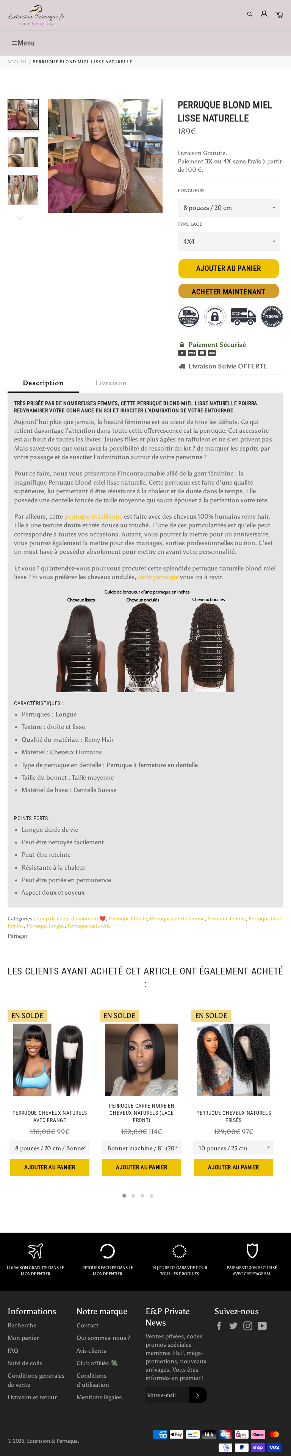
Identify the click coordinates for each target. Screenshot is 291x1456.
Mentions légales (99, 1397)
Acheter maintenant (229, 291)
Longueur (191, 190)
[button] (124, 1196)
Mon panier (23, 1337)
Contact (88, 1325)
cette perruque (158, 577)
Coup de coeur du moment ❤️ (71, 918)
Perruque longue (46, 926)
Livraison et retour (32, 1397)
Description (43, 383)
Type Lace (190, 224)
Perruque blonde (127, 918)
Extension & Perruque (52, 1441)
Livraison (111, 383)
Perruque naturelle (89, 926)
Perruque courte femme (177, 918)
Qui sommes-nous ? (103, 1337)
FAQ (13, 1350)
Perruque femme (226, 918)
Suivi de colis (25, 1363)
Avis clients (91, 1350)
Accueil (18, 61)
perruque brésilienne (93, 516)
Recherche (22, 1325)
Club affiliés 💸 (97, 1363)
